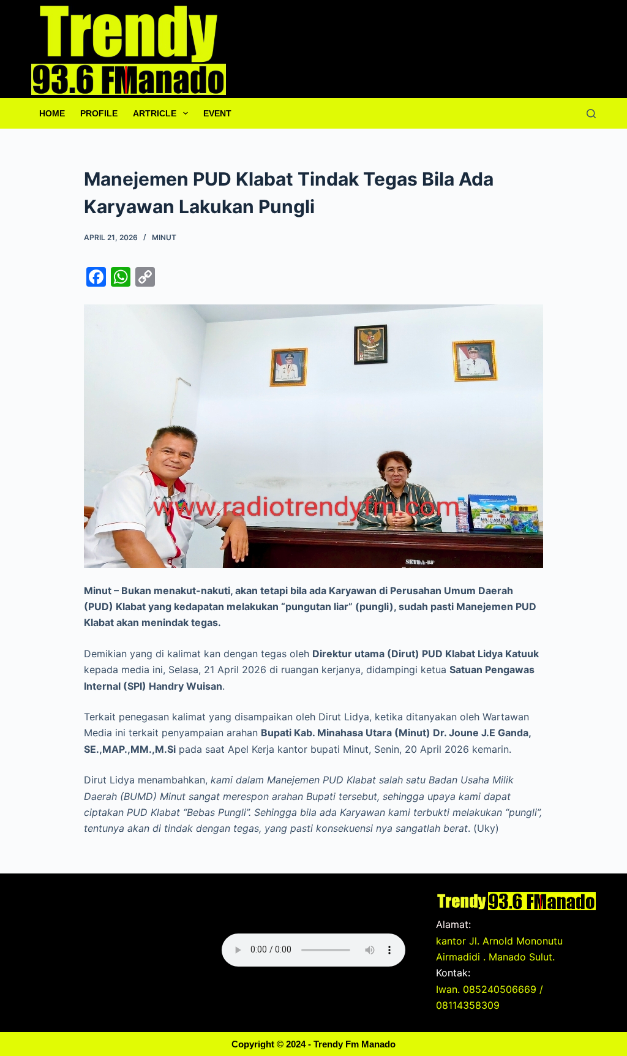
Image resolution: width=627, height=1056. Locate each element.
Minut (164, 237)
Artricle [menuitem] (154, 113)
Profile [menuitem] (99, 113)
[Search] (591, 113)
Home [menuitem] (52, 113)
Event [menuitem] (217, 113)
